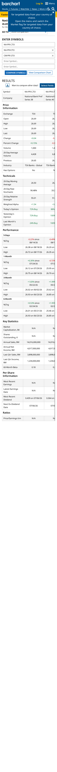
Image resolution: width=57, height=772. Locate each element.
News (34, 9)
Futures (14, 9)
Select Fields (47, 85)
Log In (39, 3)
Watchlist (25, 9)
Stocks (5, 9)
